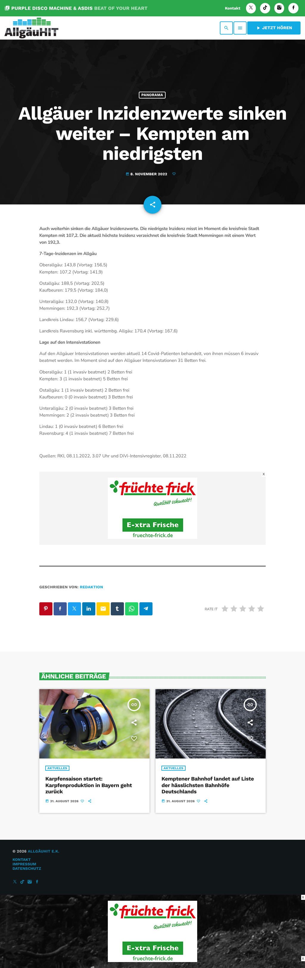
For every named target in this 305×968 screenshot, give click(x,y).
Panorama (152, 95)
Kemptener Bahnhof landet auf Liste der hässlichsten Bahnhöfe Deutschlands (207, 785)
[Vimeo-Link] (31, 28)
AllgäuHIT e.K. (43, 851)
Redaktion (91, 587)
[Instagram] (279, 8)
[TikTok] (265, 8)
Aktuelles (57, 768)
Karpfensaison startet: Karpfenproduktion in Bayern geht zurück (88, 785)
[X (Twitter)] (251, 8)
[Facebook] (293, 8)
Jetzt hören (274, 28)
